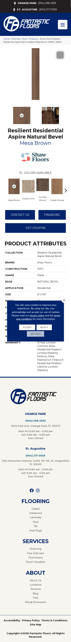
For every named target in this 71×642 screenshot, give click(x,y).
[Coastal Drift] (28, 186)
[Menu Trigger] (62, 24)
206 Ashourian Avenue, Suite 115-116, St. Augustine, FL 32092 (35, 462)
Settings (35, 334)
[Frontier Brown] (43, 185)
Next (66, 113)
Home (6, 38)
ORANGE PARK (27, 3)
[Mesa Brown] (14, 186)
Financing (52, 214)
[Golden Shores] (57, 186)
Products (33, 38)
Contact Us (20, 214)
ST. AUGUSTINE (27, 9)
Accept (27, 327)
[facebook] (32, 491)
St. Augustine (35, 448)
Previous (5, 113)
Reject (44, 327)
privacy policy (37, 315)
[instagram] (37, 491)
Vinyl (24, 38)
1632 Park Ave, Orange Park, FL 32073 (35, 425)
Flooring (16, 38)
